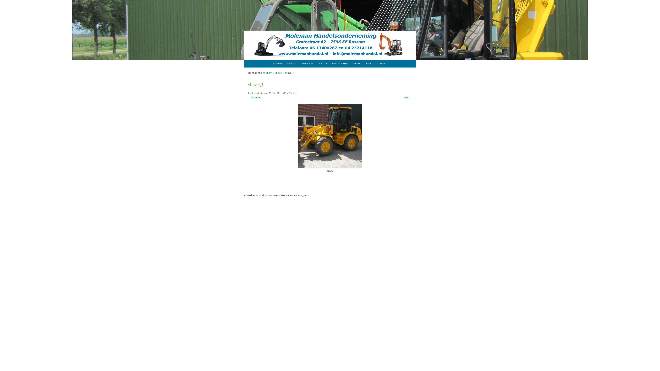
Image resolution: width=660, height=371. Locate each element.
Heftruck (292, 63)
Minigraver (307, 63)
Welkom (277, 63)
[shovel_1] (330, 136)
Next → (407, 97)
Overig (368, 63)
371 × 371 (281, 93)
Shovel (356, 63)
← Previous (254, 97)
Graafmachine (340, 63)
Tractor (322, 63)
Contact (382, 63)
